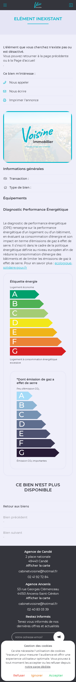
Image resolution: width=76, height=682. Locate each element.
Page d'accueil (24, 60)
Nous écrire (17, 91)
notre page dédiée (37, 666)
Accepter (56, 675)
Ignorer (37, 675)
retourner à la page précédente (45, 56)
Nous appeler (19, 82)
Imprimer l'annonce (23, 100)
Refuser (19, 675)
